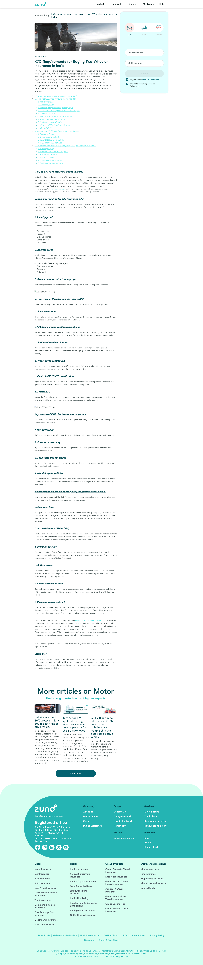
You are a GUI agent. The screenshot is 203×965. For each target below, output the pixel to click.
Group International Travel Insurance (115, 898)
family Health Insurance (82, 910)
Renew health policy (155, 825)
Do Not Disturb (111, 935)
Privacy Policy (157, 935)
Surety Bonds (148, 888)
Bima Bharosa (138, 935)
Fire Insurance (148, 874)
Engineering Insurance (152, 878)
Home (38, 15)
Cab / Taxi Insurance (46, 888)
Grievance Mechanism (65, 935)
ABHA (147, 842)
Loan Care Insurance (116, 876)
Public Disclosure (92, 825)
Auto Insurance (42, 883)
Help (161, 4)
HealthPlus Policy (79, 898)
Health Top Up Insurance (83, 881)
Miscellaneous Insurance (153, 883)
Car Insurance (42, 874)
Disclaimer (89, 940)
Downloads (44, 935)
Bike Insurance (42, 878)
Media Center (90, 816)
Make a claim (151, 811)
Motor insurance (43, 869)
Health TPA (120, 825)
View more (75, 773)
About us (88, 811)
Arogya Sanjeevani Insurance (80, 875)
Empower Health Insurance (78, 892)
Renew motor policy (155, 821)
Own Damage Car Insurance (44, 914)
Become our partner (124, 837)
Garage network (122, 816)
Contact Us (120, 811)
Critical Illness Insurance (83, 915)
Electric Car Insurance (46, 920)
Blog (46, 15)
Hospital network (123, 821)
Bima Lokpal (151, 847)
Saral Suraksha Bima (81, 886)
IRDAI (125, 935)
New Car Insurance (45, 924)
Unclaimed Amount (90, 935)
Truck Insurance (43, 900)
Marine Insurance (150, 869)
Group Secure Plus (115, 904)
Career (86, 821)
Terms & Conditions (109, 940)
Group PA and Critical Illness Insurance (117, 883)
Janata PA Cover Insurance (114, 890)
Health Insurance (79, 869)
